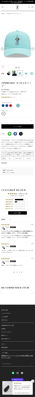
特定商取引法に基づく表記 (7, 325)
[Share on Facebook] (15, 134)
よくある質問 (4, 316)
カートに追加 (17, 126)
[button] (2, 7)
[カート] (32, 7)
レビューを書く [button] (17, 213)
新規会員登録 (4, 347)
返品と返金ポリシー (6, 338)
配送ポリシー (4, 335)
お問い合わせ (4, 320)
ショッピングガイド (6, 313)
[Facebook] (22, 373)
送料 (2, 94)
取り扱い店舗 (4, 310)
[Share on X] (21, 134)
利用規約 (3, 328)
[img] (5, 224)
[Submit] (31, 363)
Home (2, 13)
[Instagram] (17, 373)
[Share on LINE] (9, 134)
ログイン (12, 91)
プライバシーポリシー (6, 332)
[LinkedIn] (13, 373)
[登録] (29, 7)
